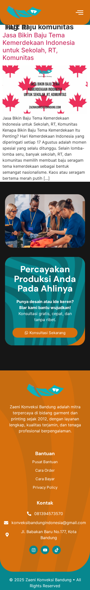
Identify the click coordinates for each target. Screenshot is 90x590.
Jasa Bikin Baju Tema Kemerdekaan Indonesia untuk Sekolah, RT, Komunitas (38, 46)
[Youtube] (45, 550)
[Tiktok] (56, 550)
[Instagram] (33, 550)
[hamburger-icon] (79, 13)
